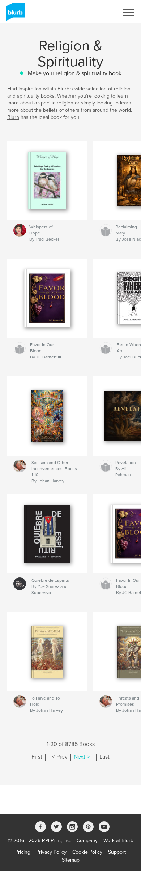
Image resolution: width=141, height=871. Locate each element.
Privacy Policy (51, 852)
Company (87, 841)
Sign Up (100, 12)
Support (117, 852)
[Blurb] (14, 14)
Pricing (22, 852)
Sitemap (71, 860)
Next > (82, 756)
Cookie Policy (87, 852)
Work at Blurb (118, 841)
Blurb (13, 117)
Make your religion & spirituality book (74, 73)
